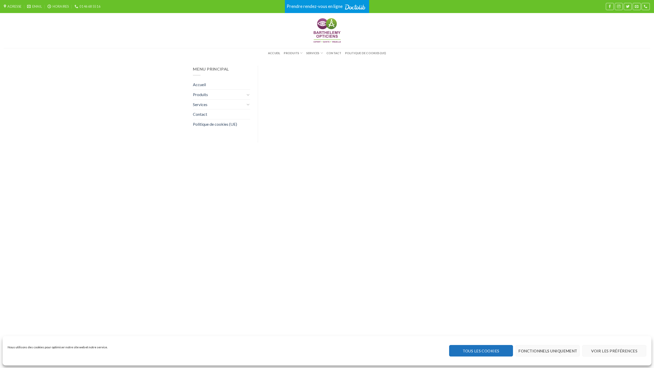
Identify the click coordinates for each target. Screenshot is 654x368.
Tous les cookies (481, 351)
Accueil (274, 53)
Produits (291, 53)
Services (313, 53)
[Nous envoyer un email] (637, 6)
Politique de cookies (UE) (365, 53)
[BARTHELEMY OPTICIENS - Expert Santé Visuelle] (327, 30)
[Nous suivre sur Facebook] (610, 6)
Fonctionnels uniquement (547, 351)
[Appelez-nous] (645, 6)
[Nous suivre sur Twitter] (628, 6)
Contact (334, 53)
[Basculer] (248, 94)
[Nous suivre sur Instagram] (619, 6)
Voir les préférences (614, 351)
